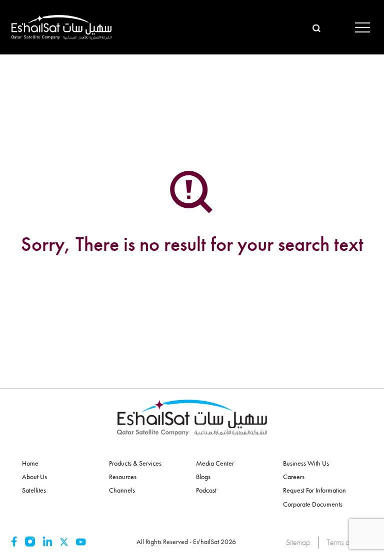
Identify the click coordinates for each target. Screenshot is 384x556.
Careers (293, 476)
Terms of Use (345, 542)
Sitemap (298, 542)
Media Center (215, 463)
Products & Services (135, 463)
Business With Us (306, 463)
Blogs (203, 476)
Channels (122, 490)
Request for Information (314, 490)
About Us (34, 476)
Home (30, 463)
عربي (334, 26)
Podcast (206, 490)
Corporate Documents (312, 504)
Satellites (34, 490)
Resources (122, 476)
